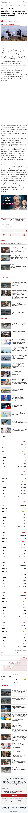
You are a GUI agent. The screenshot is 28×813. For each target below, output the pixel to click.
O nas (8, 807)
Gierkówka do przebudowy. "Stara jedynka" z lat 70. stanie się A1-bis (18, 266)
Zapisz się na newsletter (10, 24)
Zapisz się (14, 795)
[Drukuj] (11, 234)
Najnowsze (19, 243)
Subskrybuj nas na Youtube (11, 21)
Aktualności (12, 5)
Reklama (13, 807)
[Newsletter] (4, 234)
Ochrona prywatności (21, 807)
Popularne (3, 243)
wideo (7, 227)
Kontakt (4, 807)
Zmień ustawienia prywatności (15, 809)
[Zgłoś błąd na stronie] (24, 234)
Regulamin (4, 809)
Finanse (6, 5)
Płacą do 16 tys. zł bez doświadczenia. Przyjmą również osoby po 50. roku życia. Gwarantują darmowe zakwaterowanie (18, 258)
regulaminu (19, 791)
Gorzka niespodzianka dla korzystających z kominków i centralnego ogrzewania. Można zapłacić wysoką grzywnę (18, 249)
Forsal (2, 5)
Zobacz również (11, 243)
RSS (25, 809)
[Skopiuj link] (17, 234)
